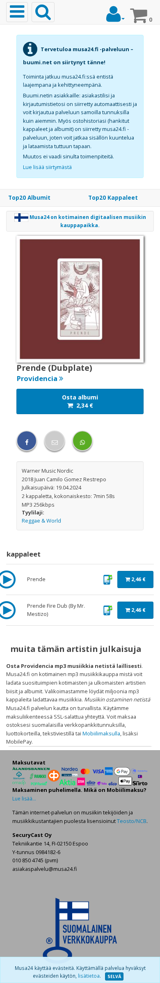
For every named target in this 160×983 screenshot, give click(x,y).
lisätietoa (89, 976)
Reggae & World (41, 520)
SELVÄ (114, 976)
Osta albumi (80, 401)
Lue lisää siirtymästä (47, 167)
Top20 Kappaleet (113, 197)
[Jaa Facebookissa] (26, 441)
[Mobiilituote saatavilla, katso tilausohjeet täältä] (108, 579)
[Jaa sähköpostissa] (54, 441)
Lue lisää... (24, 798)
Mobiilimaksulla (101, 733)
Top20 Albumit (29, 197)
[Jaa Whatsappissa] (82, 441)
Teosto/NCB (131, 821)
